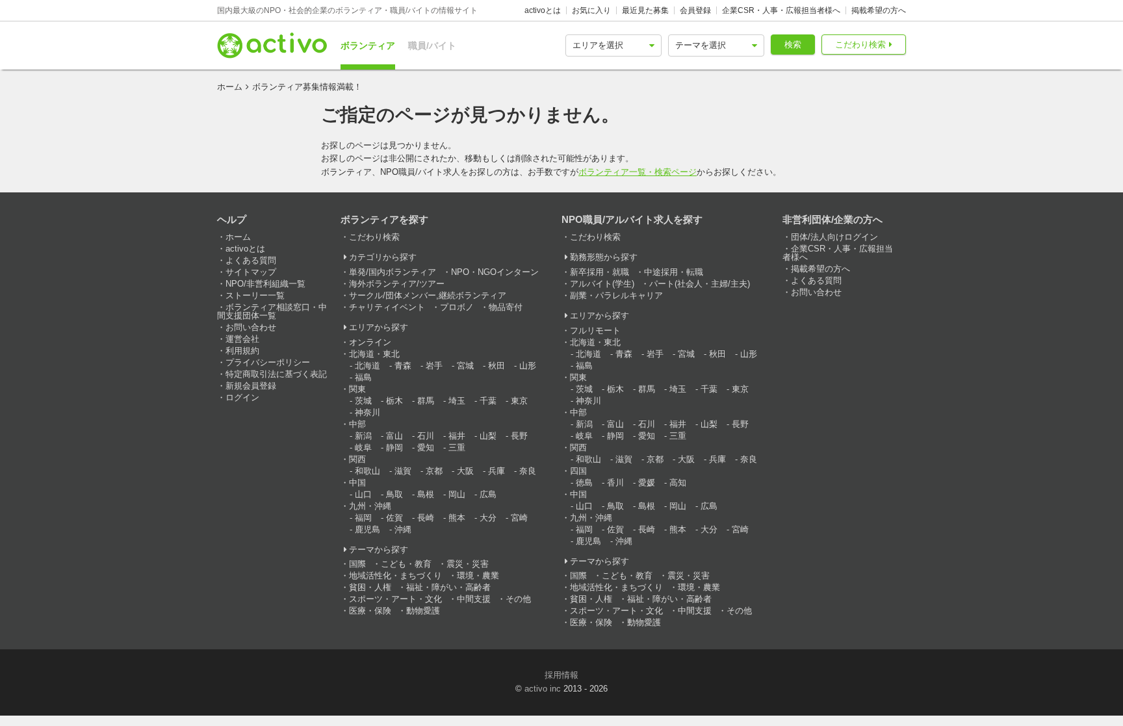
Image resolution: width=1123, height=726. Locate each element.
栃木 (394, 401)
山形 (527, 365)
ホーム (229, 87)
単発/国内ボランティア (392, 272)
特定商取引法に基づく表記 (276, 374)
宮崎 (519, 518)
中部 (357, 424)
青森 (402, 365)
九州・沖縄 (370, 506)
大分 (488, 518)
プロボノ (457, 307)
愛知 (425, 447)
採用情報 (561, 675)
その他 (518, 599)
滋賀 (402, 471)
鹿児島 (367, 529)
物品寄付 (506, 307)
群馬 (425, 401)
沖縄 (402, 529)
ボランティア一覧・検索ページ (637, 172)
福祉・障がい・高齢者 (448, 587)
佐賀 (394, 518)
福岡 (363, 518)
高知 (677, 482)
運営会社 (242, 339)
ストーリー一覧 (255, 295)
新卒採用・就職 (599, 272)
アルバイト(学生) (602, 284)
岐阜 (363, 447)
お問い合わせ (251, 327)
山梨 (488, 436)
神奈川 (367, 412)
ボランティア (368, 45)
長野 (519, 436)
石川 (425, 436)
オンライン (370, 342)
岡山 (456, 494)
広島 (488, 494)
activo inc (542, 689)
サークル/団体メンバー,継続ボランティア (427, 295)
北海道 (367, 365)
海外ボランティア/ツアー (397, 284)
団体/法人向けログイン (834, 237)
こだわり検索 (860, 44)
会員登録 (695, 10)
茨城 (363, 401)
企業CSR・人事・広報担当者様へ (781, 10)
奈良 (527, 471)
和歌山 (367, 471)
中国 (357, 482)
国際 (357, 564)
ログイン (242, 397)
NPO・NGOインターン (495, 272)
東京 (519, 401)
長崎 (425, 518)
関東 (357, 389)
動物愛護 (423, 611)
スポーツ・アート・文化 (395, 599)
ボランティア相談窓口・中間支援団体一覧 (272, 311)
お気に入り (591, 10)
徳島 (584, 482)
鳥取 (394, 494)
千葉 (488, 401)
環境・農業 (478, 575)
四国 (578, 471)
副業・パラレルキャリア (616, 295)
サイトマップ (251, 272)
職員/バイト (432, 45)
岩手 (434, 365)
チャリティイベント (387, 307)
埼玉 (456, 401)
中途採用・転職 (673, 272)
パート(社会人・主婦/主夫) (699, 284)
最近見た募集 (645, 10)
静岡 (394, 447)
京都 (434, 471)
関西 (357, 459)
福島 (363, 377)
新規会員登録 (251, 386)
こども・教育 (406, 564)
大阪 (465, 471)
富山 (394, 436)
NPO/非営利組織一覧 (265, 284)
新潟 (363, 436)
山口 (363, 494)
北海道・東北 (374, 354)
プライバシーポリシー (268, 362)
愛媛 (646, 482)
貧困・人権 (370, 587)
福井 (456, 436)
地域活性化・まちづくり (395, 575)
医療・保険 (370, 611)
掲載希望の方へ (878, 10)
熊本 (456, 518)
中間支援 (474, 599)
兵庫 (496, 471)
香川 (615, 482)
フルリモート (595, 330)
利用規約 (242, 351)
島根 (425, 494)
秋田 (496, 365)
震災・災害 (467, 564)
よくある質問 (251, 260)
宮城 (465, 365)
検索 (792, 44)
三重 (456, 447)
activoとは (542, 10)
